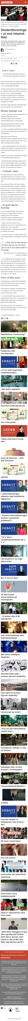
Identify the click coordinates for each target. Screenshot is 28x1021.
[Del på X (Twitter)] (14, 63)
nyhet (17, 315)
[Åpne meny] (25, 2)
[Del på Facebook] (11, 63)
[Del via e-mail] (16, 63)
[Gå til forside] (7, 2)
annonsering (5, 957)
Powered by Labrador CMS (14, 1018)
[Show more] (14, 78)
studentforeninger (8, 315)
